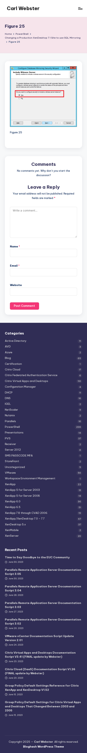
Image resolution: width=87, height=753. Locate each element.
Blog (8, 358)
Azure (8, 352)
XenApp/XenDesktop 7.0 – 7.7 (25, 518)
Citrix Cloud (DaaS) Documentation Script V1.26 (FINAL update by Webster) (40, 671)
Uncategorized (15, 467)
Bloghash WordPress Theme (43, 746)
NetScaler (11, 409)
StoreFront (12, 461)
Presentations (14, 432)
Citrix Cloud (12, 369)
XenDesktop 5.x (15, 524)
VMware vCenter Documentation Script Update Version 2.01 (39, 638)
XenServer (12, 535)
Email (15, 265)
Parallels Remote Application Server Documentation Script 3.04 (43, 588)
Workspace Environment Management (30, 478)
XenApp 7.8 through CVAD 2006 (26, 513)
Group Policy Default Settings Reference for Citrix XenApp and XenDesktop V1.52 (42, 687)
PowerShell (12, 427)
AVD (8, 346)
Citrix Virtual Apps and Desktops (26, 381)
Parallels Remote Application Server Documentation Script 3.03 (43, 605)
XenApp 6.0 (12, 501)
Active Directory (16, 341)
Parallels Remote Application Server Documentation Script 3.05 (43, 572)
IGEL (8, 404)
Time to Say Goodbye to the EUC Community (37, 557)
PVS (8, 438)
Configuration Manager (20, 386)
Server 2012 (13, 449)
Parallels (10, 421)
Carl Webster (23, 8)
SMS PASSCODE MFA (19, 455)
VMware (10, 472)
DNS (8, 398)
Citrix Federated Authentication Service (31, 375)
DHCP (9, 392)
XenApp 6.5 (12, 507)
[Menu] (80, 8)
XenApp (10, 484)
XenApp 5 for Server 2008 (22, 495)
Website (16, 285)
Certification (13, 364)
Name (15, 246)
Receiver (10, 444)
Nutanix (10, 415)
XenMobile (12, 530)
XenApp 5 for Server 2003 (22, 490)
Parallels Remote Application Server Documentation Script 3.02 (43, 621)
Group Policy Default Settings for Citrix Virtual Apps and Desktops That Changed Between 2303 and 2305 (43, 706)
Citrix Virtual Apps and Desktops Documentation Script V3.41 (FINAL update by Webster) (40, 654)
